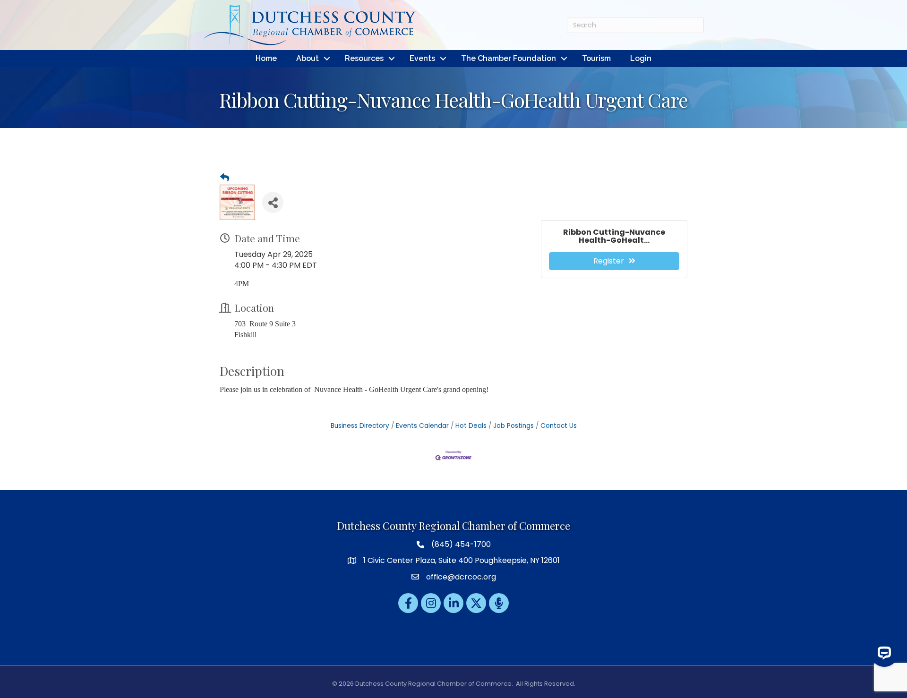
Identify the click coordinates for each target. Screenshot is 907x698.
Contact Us (558, 425)
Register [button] (608, 260)
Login (640, 58)
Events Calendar (422, 425)
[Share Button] (272, 202)
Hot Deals (471, 425)
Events (422, 58)
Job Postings (513, 425)
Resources (364, 58)
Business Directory (360, 425)
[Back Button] (224, 178)
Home (266, 58)
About (307, 58)
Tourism (596, 58)
